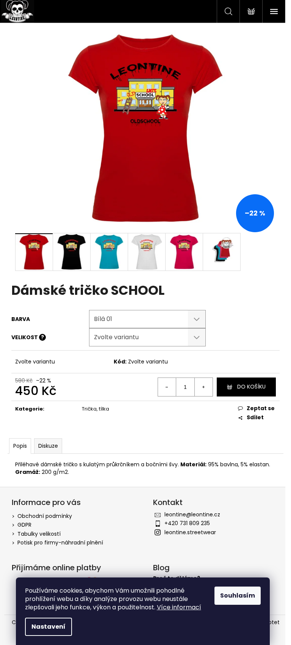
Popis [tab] (20, 446)
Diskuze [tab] (48, 446)
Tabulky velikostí (39, 534)
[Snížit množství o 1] (167, 387)
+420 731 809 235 (187, 523)
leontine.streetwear (190, 532)
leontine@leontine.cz (192, 514)
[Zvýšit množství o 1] (203, 387)
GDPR (24, 525)
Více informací (179, 607)
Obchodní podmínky (44, 516)
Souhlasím (237, 595)
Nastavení (48, 626)
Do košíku (251, 386)
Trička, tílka (95, 408)
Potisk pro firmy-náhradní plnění (60, 542)
